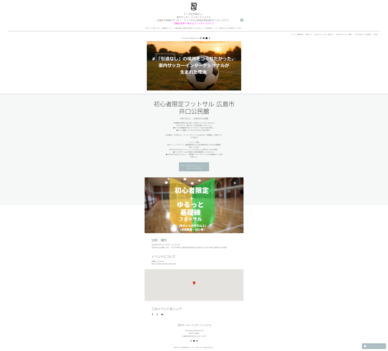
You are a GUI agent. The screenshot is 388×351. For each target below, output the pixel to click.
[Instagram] (200, 38)
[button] (242, 19)
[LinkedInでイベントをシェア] (162, 314)
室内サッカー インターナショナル (194, 17)
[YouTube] (203, 38)
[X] (207, 38)
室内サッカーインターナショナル (194, 325)
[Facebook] (210, 38)
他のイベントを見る (194, 168)
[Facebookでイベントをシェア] (152, 314)
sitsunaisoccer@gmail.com (190, 38)
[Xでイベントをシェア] (157, 314)
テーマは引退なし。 (194, 14)
